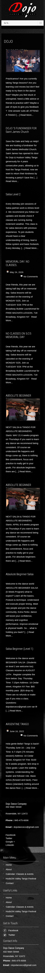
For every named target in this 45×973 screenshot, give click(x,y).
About (9, 869)
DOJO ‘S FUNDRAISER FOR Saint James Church (21, 130)
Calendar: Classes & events (20, 874)
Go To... (6, 23)
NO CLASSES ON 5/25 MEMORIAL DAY (18, 335)
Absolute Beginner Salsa (20, 574)
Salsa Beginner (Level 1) (19, 649)
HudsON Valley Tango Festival (21, 878)
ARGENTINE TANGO (17, 724)
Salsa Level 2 (13, 194)
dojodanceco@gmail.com (23, 965)
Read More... (26, 115)
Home (9, 865)
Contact (10, 883)
